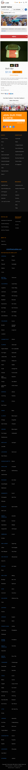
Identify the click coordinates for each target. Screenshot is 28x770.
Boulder (3, 325)
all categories (18, 164)
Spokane (13, 743)
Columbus (14, 593)
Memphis (3, 670)
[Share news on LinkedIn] (10, 94)
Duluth (13, 493)
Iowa (2, 401)
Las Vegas (14, 566)
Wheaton (14, 423)
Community (17, 221)
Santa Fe (3, 560)
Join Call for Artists (5, 201)
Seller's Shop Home (14, 100)
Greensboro (3, 524)
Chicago (3, 419)
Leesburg (3, 360)
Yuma (2, 272)
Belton (2, 679)
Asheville (13, 516)
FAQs (16, 208)
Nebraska (4, 534)
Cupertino (3, 287)
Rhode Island (3, 640)
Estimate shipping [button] (14, 75)
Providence (14, 639)
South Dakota (3, 657)
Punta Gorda (14, 372)
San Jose (3, 311)
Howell (13, 484)
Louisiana (4, 452)
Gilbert (13, 256)
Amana (13, 401)
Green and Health (5, 154)
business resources (19, 158)
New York (4, 575)
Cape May (14, 543)
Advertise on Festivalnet (6, 220)
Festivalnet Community (18, 217)
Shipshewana (4, 437)
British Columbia (4, 278)
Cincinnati (3, 593)
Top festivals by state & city (9, 252)
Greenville (3, 650)
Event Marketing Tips (6, 188)
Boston (13, 461)
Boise (13, 410)
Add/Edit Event (4, 185)
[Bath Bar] (14, 51)
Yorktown (14, 730)
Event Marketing (4, 226)
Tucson (13, 268)
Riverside (14, 299)
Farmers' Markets (5, 164)
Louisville (3, 446)
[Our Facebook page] (4, 127)
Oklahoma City (15, 598)
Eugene (13, 617)
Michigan (3, 480)
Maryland (4, 466)
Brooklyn (3, 579)
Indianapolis (14, 433)
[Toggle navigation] (26, 2)
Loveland (3, 334)
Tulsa (2, 602)
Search (2, 174)
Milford (13, 339)
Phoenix (13, 260)
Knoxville (13, 666)
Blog (16, 204)
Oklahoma (4, 598)
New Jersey (4, 543)
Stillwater (3, 501)
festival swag (18, 161)
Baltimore (3, 470)
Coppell (3, 683)
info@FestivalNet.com (14, 249)
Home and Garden (5, 161)
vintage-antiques (19, 145)
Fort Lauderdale (15, 348)
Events (3, 135)
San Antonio (4, 703)
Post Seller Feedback (8, 98)
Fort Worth (14, 687)
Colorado (4, 321)
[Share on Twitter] (7, 94)
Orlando (3, 372)
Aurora (13, 321)
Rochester (3, 583)
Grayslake (14, 419)
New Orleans (4, 456)
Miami (2, 364)
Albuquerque (14, 556)
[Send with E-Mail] (12, 94)
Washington (4, 735)
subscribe (20, 122)
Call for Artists (4, 138)
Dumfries (3, 722)
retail (16, 141)
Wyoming (3, 758)
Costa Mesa (14, 283)
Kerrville (3, 695)
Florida (3, 344)
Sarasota (14, 376)
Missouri (3, 506)
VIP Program (4, 191)
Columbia (14, 646)
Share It (3, 93)
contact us (17, 767)
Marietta (13, 395)
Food (2, 151)
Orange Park (14, 368)
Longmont (14, 330)
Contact (17, 227)
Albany (13, 575)
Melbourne (14, 360)
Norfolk (2, 726)
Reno (2, 570)
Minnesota (4, 493)
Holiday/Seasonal (5, 158)
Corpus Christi (15, 683)
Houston (13, 691)
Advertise (3, 198)
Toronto (3, 611)
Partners (17, 198)
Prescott (3, 264)
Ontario (3, 607)
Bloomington (14, 415)
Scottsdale (14, 264)
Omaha (3, 538)
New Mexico (4, 556)
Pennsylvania (5, 626)
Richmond (14, 726)
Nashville (14, 670)
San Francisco (15, 307)
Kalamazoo (3, 488)
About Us (3, 237)
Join (16, 191)
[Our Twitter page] (10, 127)
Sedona (3, 268)
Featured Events (4, 171)
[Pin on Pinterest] (9, 94)
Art (2, 145)
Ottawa (13, 607)
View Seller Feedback (19, 98)
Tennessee (4, 662)
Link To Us (17, 201)
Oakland (3, 295)
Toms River (14, 551)
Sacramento (4, 303)
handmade (17, 138)
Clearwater (14, 344)
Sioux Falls (14, 656)
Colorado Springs (14, 326)
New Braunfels (4, 699)
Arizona (3, 256)
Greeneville (3, 666)
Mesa (2, 260)
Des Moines (3, 405)
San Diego (3, 307)
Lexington (14, 442)
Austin (13, 675)
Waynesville (4, 528)
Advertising (3, 244)
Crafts (2, 148)
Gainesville (14, 352)
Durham (13, 520)
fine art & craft (18, 154)
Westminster (4, 474)
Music (2, 141)
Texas (3, 675)
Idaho (3, 410)
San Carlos (14, 303)
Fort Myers (3, 352)
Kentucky (4, 442)
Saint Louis (3, 510)
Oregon (3, 617)
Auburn (13, 735)
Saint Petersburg (3, 377)
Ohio (2, 589)
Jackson (13, 758)
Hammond (14, 452)
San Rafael (14, 311)
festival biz (4, 216)
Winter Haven (15, 385)
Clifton (2, 547)
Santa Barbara (4, 315)
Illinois (3, 415)
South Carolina (4, 646)
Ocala (2, 368)
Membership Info (19, 185)
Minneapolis (4, 497)
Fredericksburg (4, 691)
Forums (17, 224)
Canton (13, 679)
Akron (13, 589)
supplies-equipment (19, 151)
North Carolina (4, 516)
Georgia (3, 391)
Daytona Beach (4, 348)
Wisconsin (4, 749)
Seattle (2, 743)
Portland (3, 621)
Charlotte (3, 520)
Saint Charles (4, 423)
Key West (14, 356)
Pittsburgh (3, 634)
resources (18, 181)
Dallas (2, 687)
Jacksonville (4, 356)
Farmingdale (14, 547)
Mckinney (14, 695)
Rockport (14, 699)
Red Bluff (3, 299)
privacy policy (11, 767)
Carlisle (13, 626)
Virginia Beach (4, 730)
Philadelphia (14, 630)
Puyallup (13, 739)
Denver (2, 330)
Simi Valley (14, 315)
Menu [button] (14, 36)
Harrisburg (3, 630)
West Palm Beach (3, 386)
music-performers (19, 148)
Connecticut (5, 339)
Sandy (2, 713)
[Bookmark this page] (13, 127)
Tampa (2, 381)
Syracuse (14, 583)
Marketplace (18, 135)
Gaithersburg (14, 470)
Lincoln (13, 534)
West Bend (3, 753)
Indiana (3, 429)
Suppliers (17, 195)
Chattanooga (14, 662)
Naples (13, 364)
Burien (2, 739)
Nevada (3, 566)
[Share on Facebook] (5, 94)
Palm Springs (14, 295)
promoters (4, 181)
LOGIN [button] (17, 2)
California (4, 283)
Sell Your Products (5, 230)
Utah (2, 709)
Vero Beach (14, 381)
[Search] (23, 2)
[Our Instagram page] (7, 127)
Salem (13, 621)
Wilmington (14, 528)
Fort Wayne (4, 433)
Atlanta (13, 391)
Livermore (3, 291)
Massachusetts (5, 461)
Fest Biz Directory (5, 223)
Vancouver (14, 277)
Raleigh (13, 524)
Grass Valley (14, 287)
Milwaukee (14, 749)
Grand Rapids (4, 484)
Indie (2, 167)
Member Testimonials (20, 188)
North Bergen (4, 551)
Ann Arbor (14, 480)
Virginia (3, 718)
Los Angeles (14, 291)
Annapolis (14, 466)
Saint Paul (14, 497)
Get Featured (4, 195)
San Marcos (14, 703)
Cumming (3, 395)
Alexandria (14, 718)
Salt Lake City (15, 709)
